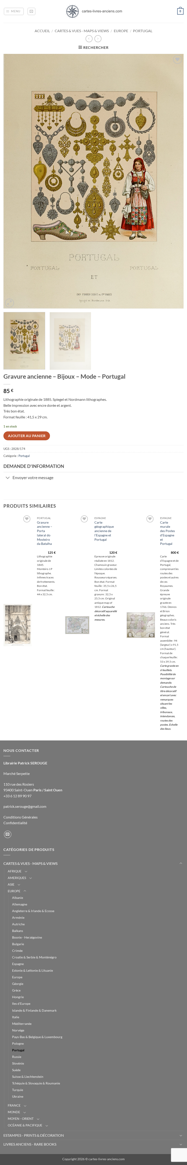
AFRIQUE (14, 871)
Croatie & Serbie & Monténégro (34, 957)
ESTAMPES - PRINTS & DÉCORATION (33, 1135)
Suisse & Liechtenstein (27, 1076)
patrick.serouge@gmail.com (24, 806)
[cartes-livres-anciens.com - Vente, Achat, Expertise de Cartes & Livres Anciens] (93, 11)
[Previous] (13, 181)
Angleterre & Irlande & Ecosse (33, 911)
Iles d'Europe (21, 1003)
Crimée (17, 950)
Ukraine (17, 1096)
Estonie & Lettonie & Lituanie (32, 970)
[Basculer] (7, 478)
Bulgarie (18, 944)
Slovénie (18, 1063)
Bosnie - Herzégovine (27, 937)
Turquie (17, 1090)
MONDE (14, 1112)
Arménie (18, 917)
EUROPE (121, 31)
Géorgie (17, 984)
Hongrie (18, 997)
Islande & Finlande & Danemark (34, 1010)
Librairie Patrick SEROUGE (25, 763)
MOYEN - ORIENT (21, 1118)
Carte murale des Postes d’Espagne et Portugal (167, 533)
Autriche (18, 924)
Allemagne (19, 904)
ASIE (11, 884)
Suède (16, 1070)
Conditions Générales (20, 817)
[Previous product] (97, 38)
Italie (15, 1017)
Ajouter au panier (27, 436)
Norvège (18, 1030)
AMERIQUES (17, 878)
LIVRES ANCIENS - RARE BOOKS (29, 1144)
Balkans (17, 931)
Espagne (18, 964)
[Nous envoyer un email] (7, 834)
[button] (14, 11)
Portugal (142, 31)
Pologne (18, 1043)
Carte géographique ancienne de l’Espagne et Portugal (104, 530)
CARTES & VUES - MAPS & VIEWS (82, 31)
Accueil (42, 31)
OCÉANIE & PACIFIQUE (25, 1125)
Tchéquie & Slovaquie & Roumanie (36, 1083)
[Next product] (89, 38)
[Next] (174, 181)
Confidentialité (15, 823)
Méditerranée (21, 1024)
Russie (16, 1057)
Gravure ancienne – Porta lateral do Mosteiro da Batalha (44, 533)
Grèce (16, 990)
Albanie (17, 898)
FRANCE (14, 1105)
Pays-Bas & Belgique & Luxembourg (37, 1037)
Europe (17, 977)
